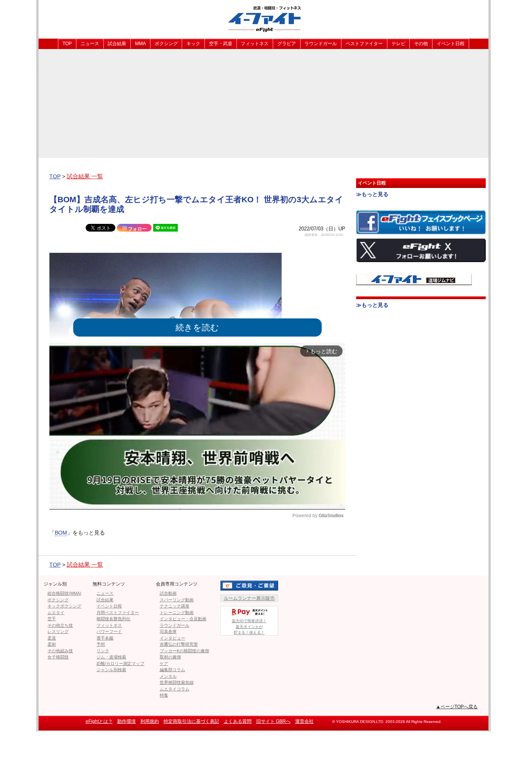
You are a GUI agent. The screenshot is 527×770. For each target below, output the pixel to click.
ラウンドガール (320, 43)
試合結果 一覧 (85, 176)
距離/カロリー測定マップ (120, 663)
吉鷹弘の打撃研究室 (179, 644)
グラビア (286, 43)
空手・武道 (220, 43)
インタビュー (172, 638)
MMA (140, 43)
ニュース (90, 43)
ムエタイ (55, 612)
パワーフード (109, 631)
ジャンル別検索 (111, 669)
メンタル (168, 676)
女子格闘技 (58, 657)
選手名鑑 (104, 638)
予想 (100, 644)
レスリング (58, 631)
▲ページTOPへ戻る (457, 706)
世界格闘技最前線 (177, 682)
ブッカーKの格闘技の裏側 (184, 650)
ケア (164, 663)
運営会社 (304, 721)
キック (193, 43)
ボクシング (166, 43)
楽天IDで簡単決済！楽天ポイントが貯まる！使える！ (249, 627)
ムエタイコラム (174, 689)
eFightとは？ (99, 721)
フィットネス (255, 43)
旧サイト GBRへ (273, 721)
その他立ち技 (60, 625)
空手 (51, 618)
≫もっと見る (372, 194)
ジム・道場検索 (111, 657)
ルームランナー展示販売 (249, 598)
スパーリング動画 (177, 599)
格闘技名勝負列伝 (113, 618)
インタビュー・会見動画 (183, 618)
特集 (164, 695)
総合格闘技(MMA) (64, 593)
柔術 (51, 644)
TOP (67, 43)
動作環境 (126, 721)
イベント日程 (451, 43)
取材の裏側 (170, 657)
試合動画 (168, 593)
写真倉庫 (168, 631)
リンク (102, 650)
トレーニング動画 (177, 612)
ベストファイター (364, 43)
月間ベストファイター (117, 612)
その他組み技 (60, 650)
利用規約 (149, 721)
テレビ (398, 43)
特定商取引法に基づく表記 (191, 721)
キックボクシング (64, 606)
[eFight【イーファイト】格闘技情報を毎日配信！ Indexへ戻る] (263, 18)
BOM (61, 533)
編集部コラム (172, 669)
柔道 (51, 638)
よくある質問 (238, 721)
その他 (421, 43)
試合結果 (117, 43)
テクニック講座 (174, 606)
